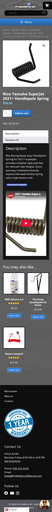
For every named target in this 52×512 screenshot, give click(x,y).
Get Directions (12, 461)
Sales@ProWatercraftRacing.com (23, 476)
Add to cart (22, 113)
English (13, 509)
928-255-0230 (21, 468)
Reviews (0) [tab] (12, 140)
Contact (8, 401)
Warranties (10, 391)
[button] (44, 45)
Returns (8, 396)
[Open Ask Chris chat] (45, 505)
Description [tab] (12, 133)
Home (6, 29)
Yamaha (15, 29)
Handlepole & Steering (25, 33)
